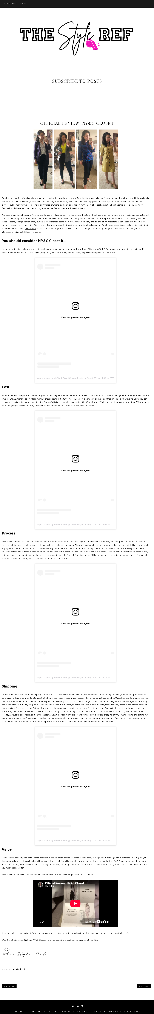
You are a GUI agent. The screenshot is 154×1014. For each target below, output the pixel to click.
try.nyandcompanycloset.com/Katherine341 (110, 933)
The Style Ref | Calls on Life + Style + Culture (70, 1011)
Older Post (144, 986)
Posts (15, 4)
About (7, 4)
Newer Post (9, 986)
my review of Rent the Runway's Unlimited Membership (90, 198)
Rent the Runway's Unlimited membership (55, 402)
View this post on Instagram (75, 317)
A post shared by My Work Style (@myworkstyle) (60, 378)
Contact (24, 4)
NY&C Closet (30, 228)
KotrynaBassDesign (130, 1011)
